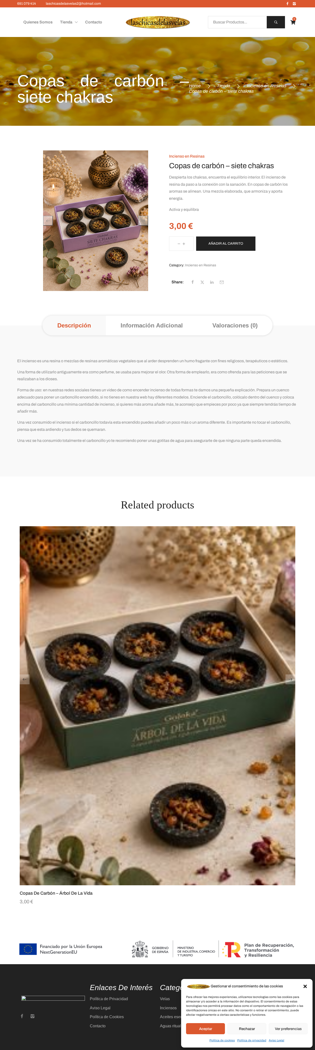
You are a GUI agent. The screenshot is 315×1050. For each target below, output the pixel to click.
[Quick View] (151, 883)
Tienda (223, 85)
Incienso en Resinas (266, 85)
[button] (305, 986)
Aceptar (205, 1029)
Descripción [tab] (74, 325)
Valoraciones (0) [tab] (235, 325)
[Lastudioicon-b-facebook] (287, 3)
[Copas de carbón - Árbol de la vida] (157, 705)
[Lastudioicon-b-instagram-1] (294, 3)
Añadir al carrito (225, 243)
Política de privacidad (251, 1040)
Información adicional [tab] (152, 325)
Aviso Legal (276, 1040)
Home (195, 85)
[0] (292, 22)
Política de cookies (222, 1040)
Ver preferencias (288, 1029)
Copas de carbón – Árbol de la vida (56, 893)
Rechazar (247, 1029)
